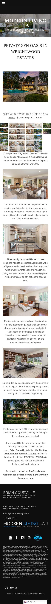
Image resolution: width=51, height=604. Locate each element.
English (31, 601)
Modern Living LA (25, 23)
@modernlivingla (30, 464)
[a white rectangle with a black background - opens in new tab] (16, 537)
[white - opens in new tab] (23, 538)
